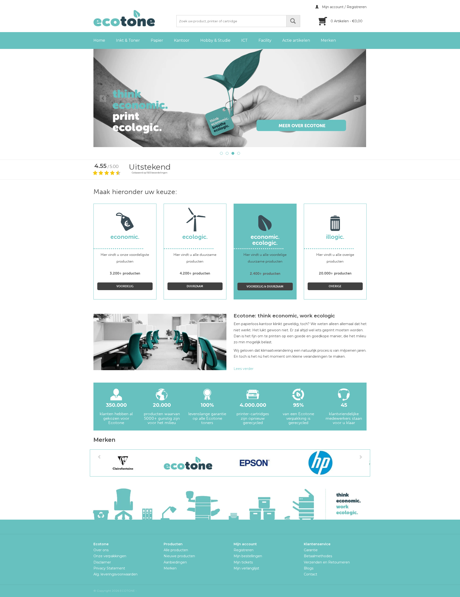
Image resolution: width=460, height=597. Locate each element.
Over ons (101, 550)
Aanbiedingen (175, 562)
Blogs (308, 568)
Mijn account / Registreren (344, 7)
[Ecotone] (189, 463)
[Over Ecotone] (230, 98)
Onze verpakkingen (109, 556)
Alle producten (176, 550)
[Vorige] (103, 98)
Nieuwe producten (179, 556)
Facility (265, 40)
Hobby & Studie (215, 40)
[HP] (320, 463)
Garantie (311, 550)
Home (99, 40)
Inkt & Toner (128, 40)
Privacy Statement (109, 568)
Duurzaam (195, 286)
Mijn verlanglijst (246, 568)
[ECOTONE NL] (134, 18)
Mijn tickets (243, 562)
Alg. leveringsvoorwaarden (115, 574)
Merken (328, 40)
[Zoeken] (293, 21)
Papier (157, 40)
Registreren (243, 550)
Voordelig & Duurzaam (265, 286)
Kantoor (182, 40)
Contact (310, 574)
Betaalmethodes (318, 556)
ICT (244, 40)
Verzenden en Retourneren (327, 562)
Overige (335, 286)
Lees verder (243, 369)
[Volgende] (357, 98)
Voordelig (124, 286)
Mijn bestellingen (248, 556)
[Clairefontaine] (123, 463)
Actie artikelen (296, 40)
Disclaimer (102, 562)
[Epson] (254, 463)
